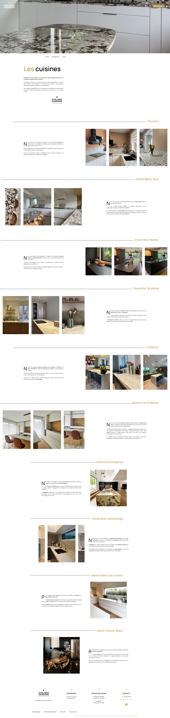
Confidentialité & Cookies (50, 712)
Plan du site (63, 712)
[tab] (125, 167)
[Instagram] (126, 704)
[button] (166, 6)
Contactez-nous (158, 6)
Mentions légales (36, 712)
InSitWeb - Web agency (133, 716)
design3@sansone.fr (128, 699)
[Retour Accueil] (9, 6)
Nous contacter (73, 712)
